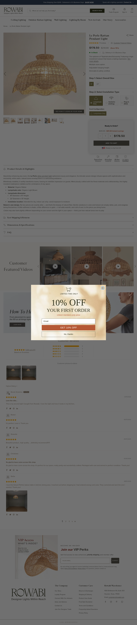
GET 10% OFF (68, 327)
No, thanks (68, 334)
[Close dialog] (102, 288)
